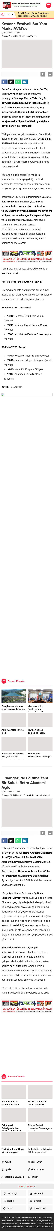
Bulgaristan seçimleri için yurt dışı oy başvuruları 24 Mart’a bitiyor (13, 758)
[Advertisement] (27, 647)
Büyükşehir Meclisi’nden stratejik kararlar (39, 756)
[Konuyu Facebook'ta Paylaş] (5, 82)
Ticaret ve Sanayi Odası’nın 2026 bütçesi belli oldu (37, 1104)
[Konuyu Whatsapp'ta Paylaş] (18, 82)
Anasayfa (8, 33)
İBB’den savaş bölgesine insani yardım (36, 732)
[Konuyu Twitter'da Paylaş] (11, 82)
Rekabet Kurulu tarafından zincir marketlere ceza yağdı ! (13, 1106)
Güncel (18, 33)
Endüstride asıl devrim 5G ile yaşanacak (40, 1151)
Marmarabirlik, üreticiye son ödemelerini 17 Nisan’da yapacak (37, 711)
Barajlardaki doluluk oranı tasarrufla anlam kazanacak (13, 709)
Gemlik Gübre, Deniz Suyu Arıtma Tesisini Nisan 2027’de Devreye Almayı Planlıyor (33, 16)
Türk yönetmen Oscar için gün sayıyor (13, 1151)
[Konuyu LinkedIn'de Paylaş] (25, 82)
